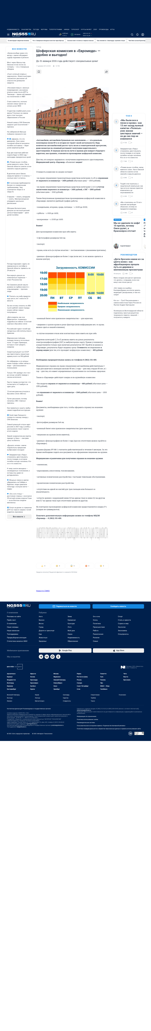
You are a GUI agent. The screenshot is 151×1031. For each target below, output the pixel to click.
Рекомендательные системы (86, 722)
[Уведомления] (137, 34)
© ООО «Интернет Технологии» (42, 733)
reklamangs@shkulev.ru (84, 710)
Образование (73, 641)
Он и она (96, 616)
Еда (40, 634)
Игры (112, 29)
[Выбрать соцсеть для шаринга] (106, 72)
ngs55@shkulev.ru (31, 724)
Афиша (66, 29)
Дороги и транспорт (46, 631)
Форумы (44, 29)
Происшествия (99, 627)
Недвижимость (13, 29)
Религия (96, 638)
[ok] (58, 656)
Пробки (76, 35)
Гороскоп (75, 29)
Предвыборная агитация (16, 638)
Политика (97, 624)
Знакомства (26, 29)
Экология (121, 627)
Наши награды (12, 627)
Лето (70, 627)
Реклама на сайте (14, 616)
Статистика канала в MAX (17, 641)
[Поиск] (132, 34)
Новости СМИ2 (43, 591)
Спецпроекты (123, 634)
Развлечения (98, 634)
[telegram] (41, 656)
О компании (11, 624)
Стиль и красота (124, 620)
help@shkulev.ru (21, 727)
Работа (95, 631)
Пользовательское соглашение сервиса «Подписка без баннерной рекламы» (101, 725)
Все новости (19, 49)
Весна (41, 624)
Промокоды (104, 29)
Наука (70, 634)
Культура (71, 624)
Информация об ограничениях (86, 716)
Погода (36, 29)
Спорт (120, 616)
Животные (43, 638)
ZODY (95, 29)
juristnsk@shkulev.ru (57, 725)
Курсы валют (86, 29)
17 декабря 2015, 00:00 (43, 66)
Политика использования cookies (87, 719)
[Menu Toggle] (8, 34)
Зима (70, 616)
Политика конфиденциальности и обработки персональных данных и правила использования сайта (109, 729)
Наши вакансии (13, 631)
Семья (95, 641)
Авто (41, 616)
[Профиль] (142, 34)
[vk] (47, 656)
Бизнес (41, 620)
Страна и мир (123, 624)
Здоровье (42, 641)
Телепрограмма (55, 29)
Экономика (122, 631)
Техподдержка (12, 634)
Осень (95, 620)
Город (41, 627)
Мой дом (71, 631)
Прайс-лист (11, 620)
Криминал (72, 620)
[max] (52, 656)
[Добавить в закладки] (38, 72)
